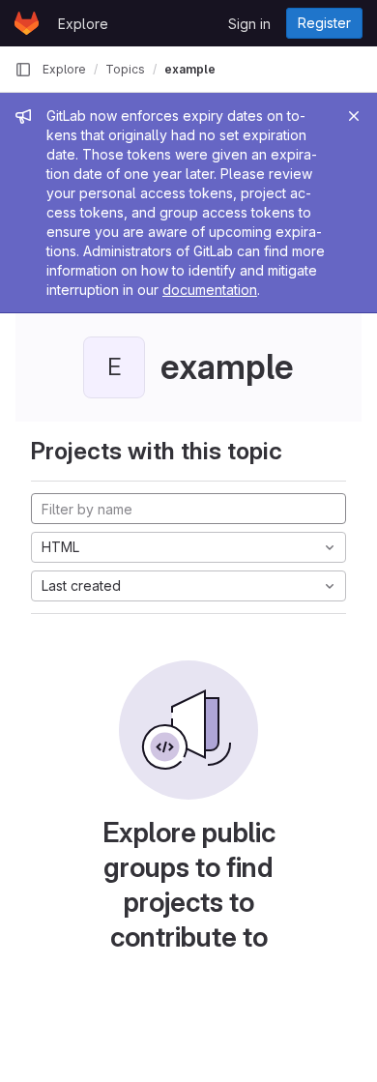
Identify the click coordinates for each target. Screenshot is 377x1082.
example (190, 69)
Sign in (249, 23)
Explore (83, 23)
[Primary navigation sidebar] (23, 69)
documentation (209, 289)
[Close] (353, 116)
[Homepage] (27, 23)
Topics (125, 69)
